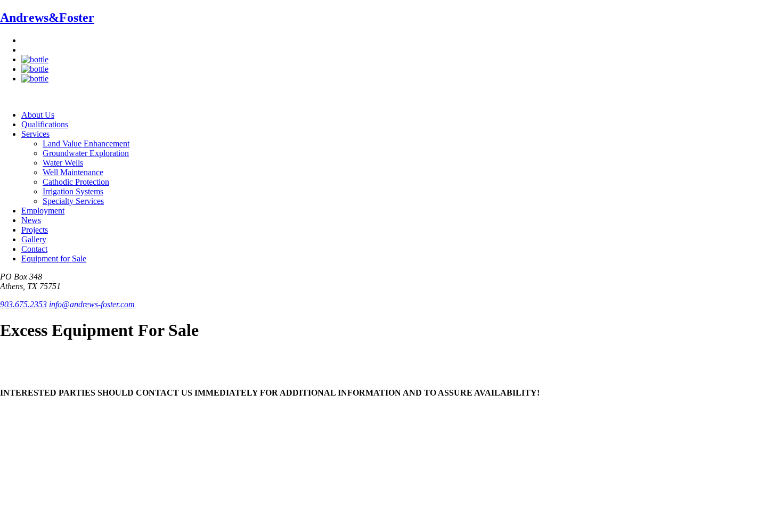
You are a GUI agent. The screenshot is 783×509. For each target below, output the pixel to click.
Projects (34, 229)
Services (35, 133)
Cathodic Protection (76, 181)
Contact (34, 248)
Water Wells (63, 162)
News (31, 220)
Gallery (33, 239)
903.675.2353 (23, 304)
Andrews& (47, 17)
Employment (42, 210)
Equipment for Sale (53, 258)
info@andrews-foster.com (92, 304)
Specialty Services (73, 201)
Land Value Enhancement (86, 143)
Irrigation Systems (73, 191)
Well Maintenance (73, 172)
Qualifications (44, 124)
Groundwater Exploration (86, 153)
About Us (37, 114)
